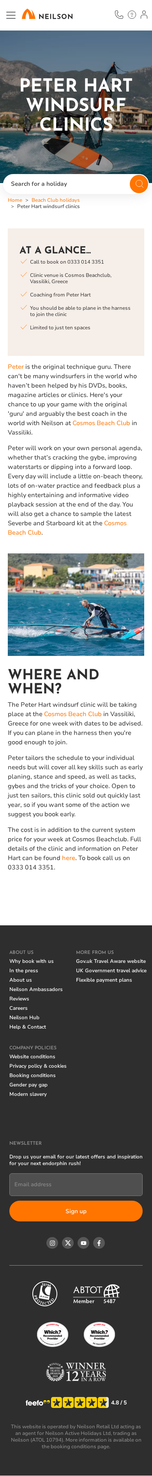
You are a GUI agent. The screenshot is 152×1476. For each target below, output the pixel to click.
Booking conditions (32, 1075)
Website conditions (32, 1056)
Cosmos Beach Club (101, 423)
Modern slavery (28, 1094)
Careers (18, 1008)
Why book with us (31, 961)
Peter (16, 367)
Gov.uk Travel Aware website (111, 961)
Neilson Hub (24, 1017)
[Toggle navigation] (11, 15)
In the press (23, 970)
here (68, 858)
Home (15, 200)
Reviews (19, 998)
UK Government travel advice (111, 970)
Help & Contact (27, 1027)
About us (20, 980)
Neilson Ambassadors (36, 989)
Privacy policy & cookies (38, 1066)
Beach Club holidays (56, 200)
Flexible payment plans (104, 980)
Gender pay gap (28, 1084)
